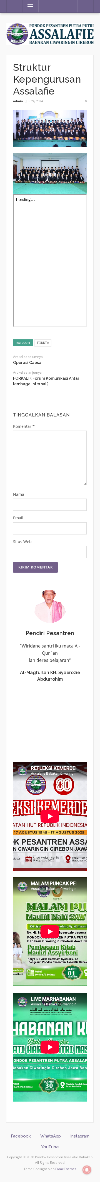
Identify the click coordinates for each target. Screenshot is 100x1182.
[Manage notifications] (86, 1169)
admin (18, 101)
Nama (18, 494)
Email (18, 517)
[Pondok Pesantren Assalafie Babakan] (49, 33)
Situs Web (22, 541)
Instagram (79, 1136)
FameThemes (65, 1169)
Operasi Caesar (28, 362)
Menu (27, 6)
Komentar (24, 426)
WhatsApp (50, 1136)
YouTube (50, 1146)
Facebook (21, 1136)
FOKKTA (43, 342)
